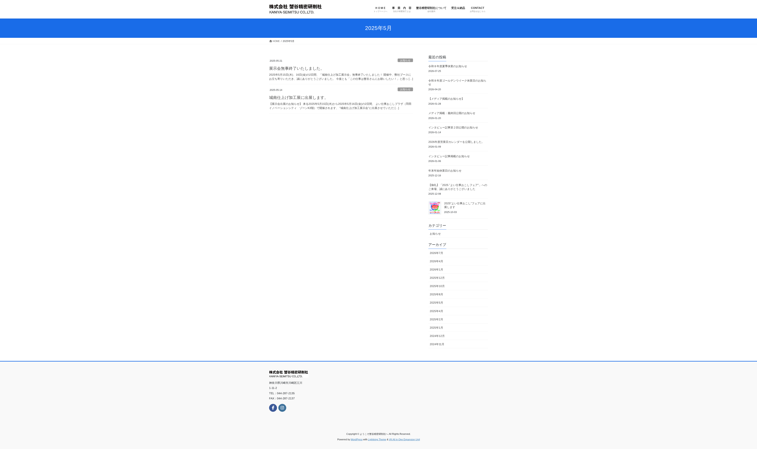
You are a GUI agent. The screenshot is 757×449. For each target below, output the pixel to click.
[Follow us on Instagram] (282, 408)
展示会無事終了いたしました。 (296, 68)
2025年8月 (436, 294)
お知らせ (405, 60)
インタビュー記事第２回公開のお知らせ (453, 127)
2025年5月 (436, 302)
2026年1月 (436, 269)
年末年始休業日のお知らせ (444, 170)
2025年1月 (436, 327)
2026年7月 (436, 253)
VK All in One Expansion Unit (404, 439)
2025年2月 (436, 319)
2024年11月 (437, 344)
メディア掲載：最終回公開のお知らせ (451, 113)
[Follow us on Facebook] (273, 408)
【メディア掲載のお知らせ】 (446, 98)
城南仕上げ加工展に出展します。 (298, 97)
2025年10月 (437, 286)
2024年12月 (437, 335)
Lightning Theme (377, 439)
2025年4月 (436, 311)
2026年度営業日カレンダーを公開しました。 (456, 141)
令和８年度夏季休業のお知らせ (447, 66)
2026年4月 (436, 261)
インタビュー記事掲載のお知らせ (449, 156)
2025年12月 (437, 277)
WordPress (357, 439)
